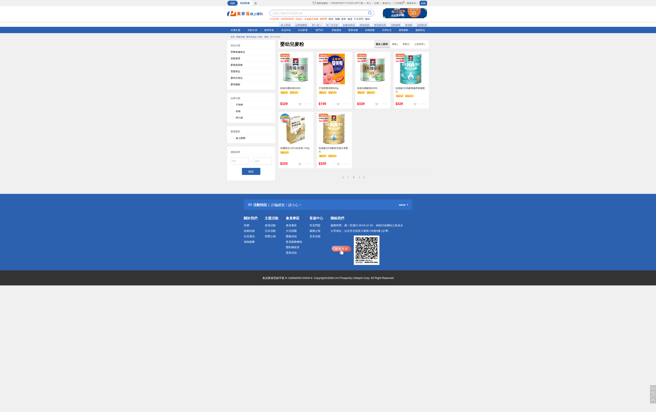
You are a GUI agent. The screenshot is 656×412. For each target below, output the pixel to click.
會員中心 (386, 3)
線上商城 (285, 25)
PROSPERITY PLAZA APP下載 (347, 3)
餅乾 (331, 18)
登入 (369, 3)
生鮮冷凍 (252, 30)
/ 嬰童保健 (240, 36)
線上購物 (240, 138)
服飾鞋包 (420, 30)
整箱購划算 (380, 25)
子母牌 (239, 104)
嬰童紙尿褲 (237, 64)
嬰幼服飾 (235, 84)
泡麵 (337, 18)
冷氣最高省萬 (311, 18)
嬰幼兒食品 (237, 77)
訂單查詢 (399, 3)
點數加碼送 (349, 25)
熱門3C (319, 30)
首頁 (233, 36)
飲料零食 (269, 30)
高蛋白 (299, 18)
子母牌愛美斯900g (328, 88)
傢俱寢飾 (403, 30)
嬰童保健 (353, 30)
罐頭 (367, 18)
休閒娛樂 (370, 30)
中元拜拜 (274, 18)
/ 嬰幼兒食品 (251, 36)
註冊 (376, 3)
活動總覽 (395, 25)
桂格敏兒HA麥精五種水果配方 (333, 149)
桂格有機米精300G (290, 88)
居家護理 (235, 58)
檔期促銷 (364, 25)
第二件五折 (332, 25)
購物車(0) (411, 3)
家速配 (408, 25)
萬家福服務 (322, 3)
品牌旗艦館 (301, 25)
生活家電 (303, 30)
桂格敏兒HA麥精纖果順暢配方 (410, 89)
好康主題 (235, 30)
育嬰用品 (235, 71)
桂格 (238, 111)
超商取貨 (422, 25)
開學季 (323, 18)
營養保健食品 (238, 51)
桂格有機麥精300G (367, 88)
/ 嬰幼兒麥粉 (275, 36)
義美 (350, 18)
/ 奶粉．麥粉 (263, 36)
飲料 (343, 18)
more (402, 205)
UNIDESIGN (287, 18)
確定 (251, 171)
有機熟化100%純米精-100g (294, 148)
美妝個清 (336, 30)
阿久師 (239, 117)
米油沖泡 (286, 30)
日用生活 (387, 30)
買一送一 (317, 25)
